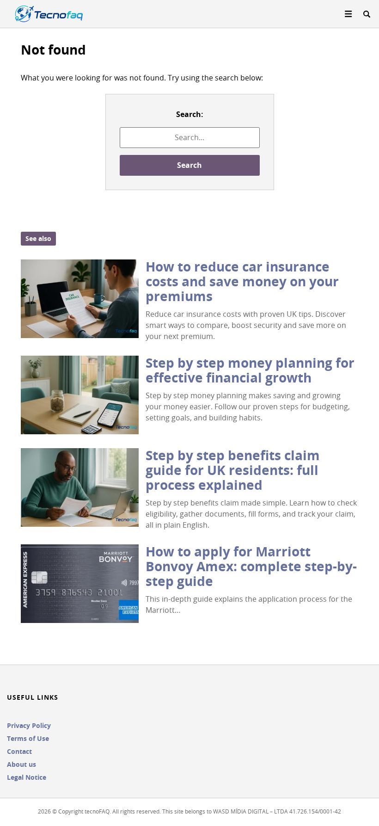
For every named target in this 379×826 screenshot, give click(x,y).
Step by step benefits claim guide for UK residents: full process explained (233, 470)
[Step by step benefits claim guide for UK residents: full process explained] (80, 487)
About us (21, 764)
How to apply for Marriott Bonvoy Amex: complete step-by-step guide (251, 566)
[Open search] (366, 13)
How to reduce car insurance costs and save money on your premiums (242, 281)
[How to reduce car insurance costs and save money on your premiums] (80, 298)
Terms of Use (28, 738)
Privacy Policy (29, 725)
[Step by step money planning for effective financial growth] (80, 395)
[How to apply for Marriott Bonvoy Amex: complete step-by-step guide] (80, 583)
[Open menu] (348, 13)
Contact (19, 751)
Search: (189, 114)
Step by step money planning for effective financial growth (250, 370)
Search (189, 165)
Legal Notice (26, 777)
